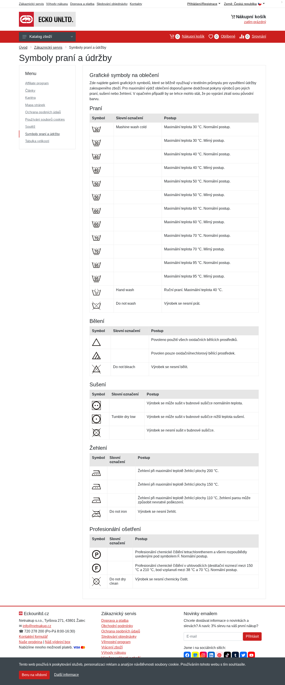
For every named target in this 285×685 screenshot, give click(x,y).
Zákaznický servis (31, 4)
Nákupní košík (190, 36)
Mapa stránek (35, 105)
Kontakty (136, 4)
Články (30, 90)
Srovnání (256, 36)
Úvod (23, 47)
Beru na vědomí (34, 675)
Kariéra (30, 97)
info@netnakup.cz (37, 626)
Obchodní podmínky (117, 626)
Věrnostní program (115, 642)
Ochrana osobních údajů (43, 112)
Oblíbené (225, 36)
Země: (240, 4)
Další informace (66, 675)
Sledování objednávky (112, 4)
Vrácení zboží (112, 647)
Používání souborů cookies (45, 119)
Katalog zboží (40, 36)
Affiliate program (37, 83)
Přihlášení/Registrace (202, 3)
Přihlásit (252, 636)
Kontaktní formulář (33, 636)
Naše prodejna (30, 642)
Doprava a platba (82, 4)
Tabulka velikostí (37, 141)
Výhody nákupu (57, 4)
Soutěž (30, 126)
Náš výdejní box (57, 642)
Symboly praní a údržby (42, 134)
